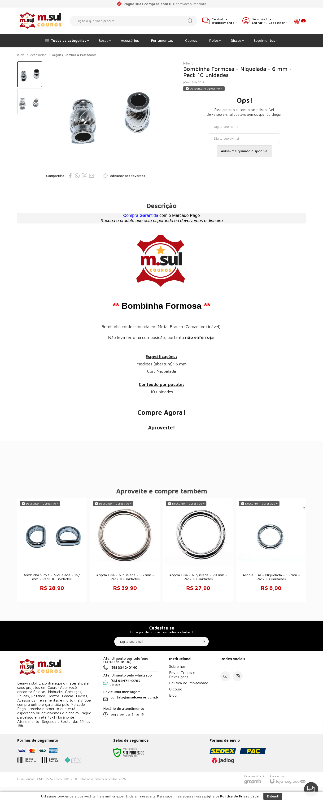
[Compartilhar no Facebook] (70, 175)
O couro (175, 689)
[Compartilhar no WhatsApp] (77, 175)
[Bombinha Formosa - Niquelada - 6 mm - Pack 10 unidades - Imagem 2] (29, 101)
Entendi (273, 796)
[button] (29, 74)
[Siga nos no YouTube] (225, 676)
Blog (173, 695)
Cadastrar (276, 22)
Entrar (257, 22)
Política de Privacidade (188, 683)
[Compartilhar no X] (84, 175)
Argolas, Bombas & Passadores (74, 55)
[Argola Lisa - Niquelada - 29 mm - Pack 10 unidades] (198, 550)
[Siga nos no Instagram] (238, 676)
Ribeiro (188, 63)
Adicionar (61, 565)
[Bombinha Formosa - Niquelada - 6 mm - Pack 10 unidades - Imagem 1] (30, 74)
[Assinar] (204, 641)
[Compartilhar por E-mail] (91, 175)
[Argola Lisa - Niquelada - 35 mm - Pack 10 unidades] (125, 550)
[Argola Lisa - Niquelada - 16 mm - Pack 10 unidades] (271, 550)
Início (21, 55)
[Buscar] (190, 21)
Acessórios (38, 55)
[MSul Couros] (41, 20)
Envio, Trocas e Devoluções (182, 674)
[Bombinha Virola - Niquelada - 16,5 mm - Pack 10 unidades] (51, 550)
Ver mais (125, 565)
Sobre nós (177, 666)
